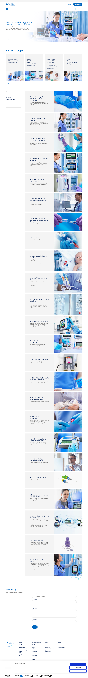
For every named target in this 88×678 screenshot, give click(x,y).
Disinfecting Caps (30, 60)
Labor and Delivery (34, 656)
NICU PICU (33, 659)
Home (10, 9)
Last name (35, 613)
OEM (19, 655)
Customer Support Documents (49, 648)
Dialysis (33, 648)
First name (35, 608)
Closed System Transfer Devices (32, 63)
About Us (59, 642)
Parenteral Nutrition (70, 64)
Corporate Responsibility (61, 647)
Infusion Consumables (31, 57)
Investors (74, 0)
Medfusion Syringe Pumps (12, 62)
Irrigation (68, 59)
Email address (36, 619)
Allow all (78, 664)
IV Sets (28, 62)
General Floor (34, 650)
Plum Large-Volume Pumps (12, 59)
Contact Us (68, 0)
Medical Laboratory (34, 658)
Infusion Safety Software (12, 63)
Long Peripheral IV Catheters (51, 60)
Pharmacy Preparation (22, 646)
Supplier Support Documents (49, 650)
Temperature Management (23, 648)
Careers (62, 0)
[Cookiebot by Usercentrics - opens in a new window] (8, 676)
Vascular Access (50, 57)
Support (46, 642)
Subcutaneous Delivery (51, 68)
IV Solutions (69, 57)
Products (13, 9)
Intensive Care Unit (34, 655)
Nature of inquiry (36, 593)
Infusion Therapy (21, 644)
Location (79, 0)
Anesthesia (33, 647)
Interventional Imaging (31, 65)
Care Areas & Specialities (36, 642)
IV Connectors (29, 59)
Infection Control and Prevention (37, 646)
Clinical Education (47, 647)
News (58, 644)
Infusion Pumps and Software (13, 57)
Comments (35, 599)
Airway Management (22, 647)
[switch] (31, 676)
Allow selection (78, 667)
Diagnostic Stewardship (51, 65)
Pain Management (21, 652)
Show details (56, 675)
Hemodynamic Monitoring (23, 650)
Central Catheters (50, 63)
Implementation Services (48, 651)
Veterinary (20, 654)
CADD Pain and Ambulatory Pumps (13, 60)
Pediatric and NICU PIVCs (51, 62)
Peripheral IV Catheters (51, 59)
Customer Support (47, 644)
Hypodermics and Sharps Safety (52, 66)
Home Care (33, 654)
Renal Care (20, 651)
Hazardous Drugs (34, 651)
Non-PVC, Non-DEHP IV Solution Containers (72, 63)
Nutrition (33, 660)
